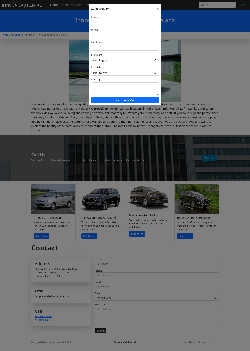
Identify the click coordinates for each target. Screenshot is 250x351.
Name (94, 17)
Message (96, 79)
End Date (96, 67)
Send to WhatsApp (125, 100)
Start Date (96, 54)
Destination (97, 42)
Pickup (95, 29)
